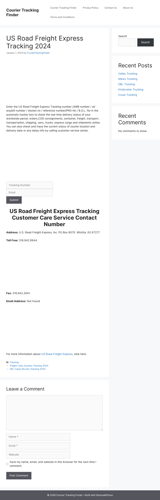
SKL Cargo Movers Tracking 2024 (27, 369)
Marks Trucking (127, 78)
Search (122, 36)
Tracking (14, 362)
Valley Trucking (127, 73)
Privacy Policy (90, 7)
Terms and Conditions (62, 17)
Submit (14, 199)
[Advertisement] (54, 82)
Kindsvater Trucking (130, 89)
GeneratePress (104, 495)
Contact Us (111, 7)
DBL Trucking (126, 84)
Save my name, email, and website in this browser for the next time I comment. (53, 464)
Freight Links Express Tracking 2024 (29, 365)
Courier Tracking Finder (63, 7)
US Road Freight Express (56, 354)
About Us (128, 7)
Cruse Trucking (127, 94)
